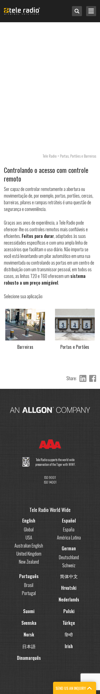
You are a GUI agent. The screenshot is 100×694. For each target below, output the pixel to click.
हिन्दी (69, 634)
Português (29, 576)
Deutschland (69, 557)
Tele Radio (50, 156)
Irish (69, 646)
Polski (68, 611)
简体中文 (69, 576)
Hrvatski (68, 587)
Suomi (28, 611)
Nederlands (69, 599)
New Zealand (29, 561)
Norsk (29, 634)
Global (29, 529)
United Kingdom (28, 553)
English (28, 520)
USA (29, 537)
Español (69, 520)
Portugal (29, 593)
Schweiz (68, 565)
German (69, 548)
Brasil (28, 585)
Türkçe (68, 623)
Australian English (28, 545)
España (68, 529)
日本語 (29, 646)
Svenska (28, 623)
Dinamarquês (29, 658)
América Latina (69, 537)
